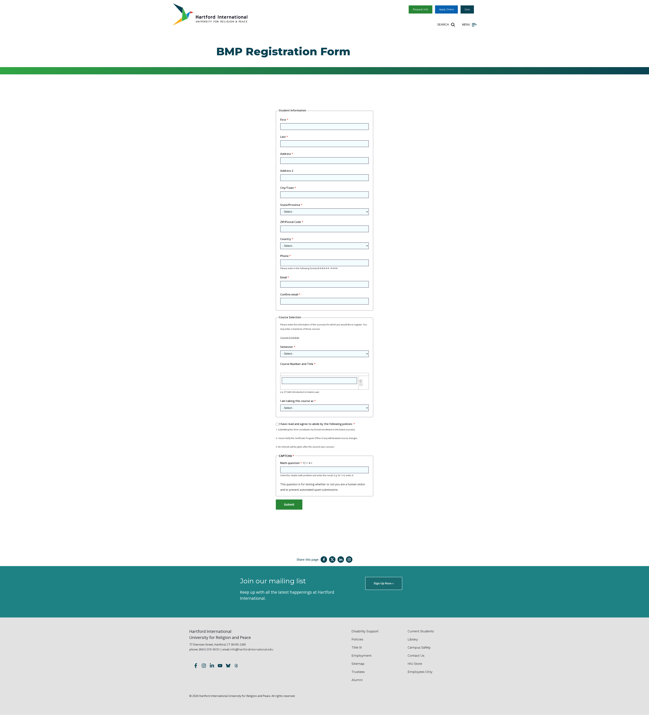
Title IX (357, 647)
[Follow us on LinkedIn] (212, 666)
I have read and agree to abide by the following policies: (316, 424)
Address (285, 154)
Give (467, 9)
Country (285, 239)
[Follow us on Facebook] (195, 666)
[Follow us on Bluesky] (228, 666)
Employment (361, 656)
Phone (284, 256)
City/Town (287, 188)
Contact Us (416, 656)
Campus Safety (419, 647)
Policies (357, 639)
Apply (446, 9)
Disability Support (365, 631)
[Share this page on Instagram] (349, 559)
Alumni (357, 680)
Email (283, 277)
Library (413, 639)
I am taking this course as (297, 401)
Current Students (421, 631)
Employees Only (420, 672)
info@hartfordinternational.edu (251, 649)
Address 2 (286, 171)
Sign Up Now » (384, 583)
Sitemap (358, 664)
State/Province (290, 205)
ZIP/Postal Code (290, 222)
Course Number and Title (296, 364)
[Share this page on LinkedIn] (341, 559)
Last (283, 137)
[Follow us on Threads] (236, 666)
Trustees (358, 672)
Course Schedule (289, 337)
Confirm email (289, 294)
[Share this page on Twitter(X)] (332, 559)
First (283, 120)
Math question (290, 463)
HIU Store (415, 664)
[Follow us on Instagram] (203, 666)
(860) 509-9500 (209, 649)
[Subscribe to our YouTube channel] (220, 666)
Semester (286, 347)
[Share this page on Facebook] (324, 559)
